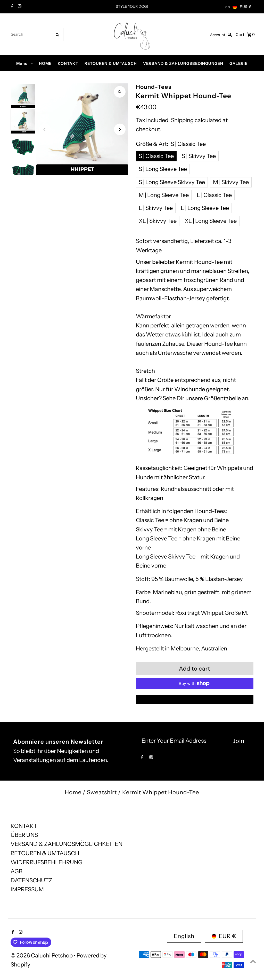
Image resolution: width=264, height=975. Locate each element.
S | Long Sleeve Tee (163, 169)
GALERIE (238, 63)
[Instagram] (18, 7)
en (227, 6)
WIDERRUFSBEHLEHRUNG (46, 862)
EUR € (246, 6)
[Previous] (45, 129)
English (184, 936)
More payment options (195, 699)
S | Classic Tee (156, 156)
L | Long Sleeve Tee (205, 208)
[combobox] (29, 34)
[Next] (120, 129)
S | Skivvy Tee (199, 156)
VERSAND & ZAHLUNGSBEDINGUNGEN (183, 63)
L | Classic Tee (214, 195)
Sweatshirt (102, 792)
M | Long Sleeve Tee (164, 195)
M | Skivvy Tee (231, 182)
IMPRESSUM (27, 889)
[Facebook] (11, 7)
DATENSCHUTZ (31, 880)
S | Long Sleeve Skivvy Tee (172, 182)
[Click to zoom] (120, 92)
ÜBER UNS (24, 834)
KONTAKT (68, 63)
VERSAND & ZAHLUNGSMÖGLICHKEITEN (66, 843)
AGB (16, 871)
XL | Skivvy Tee (158, 220)
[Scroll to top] (253, 961)
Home (73, 792)
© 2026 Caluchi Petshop (42, 955)
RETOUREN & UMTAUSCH (111, 63)
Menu (22, 63)
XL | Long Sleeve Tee (211, 220)
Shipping (182, 120)
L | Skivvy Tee (156, 208)
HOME (45, 63)
